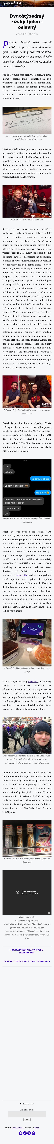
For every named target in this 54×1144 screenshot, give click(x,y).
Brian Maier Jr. (17, 1128)
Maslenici (33, 681)
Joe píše (9, 3)
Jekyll (36, 1128)
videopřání (22, 575)
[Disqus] (27, 997)
